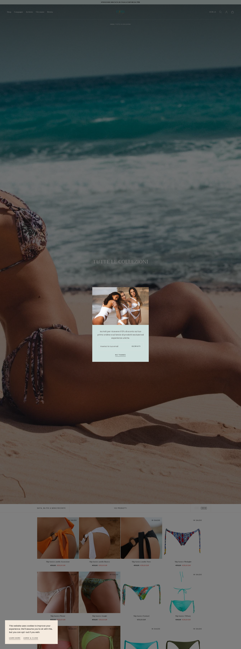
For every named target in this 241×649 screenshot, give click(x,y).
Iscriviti (136, 346)
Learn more (14, 638)
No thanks (120, 355)
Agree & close (30, 638)
